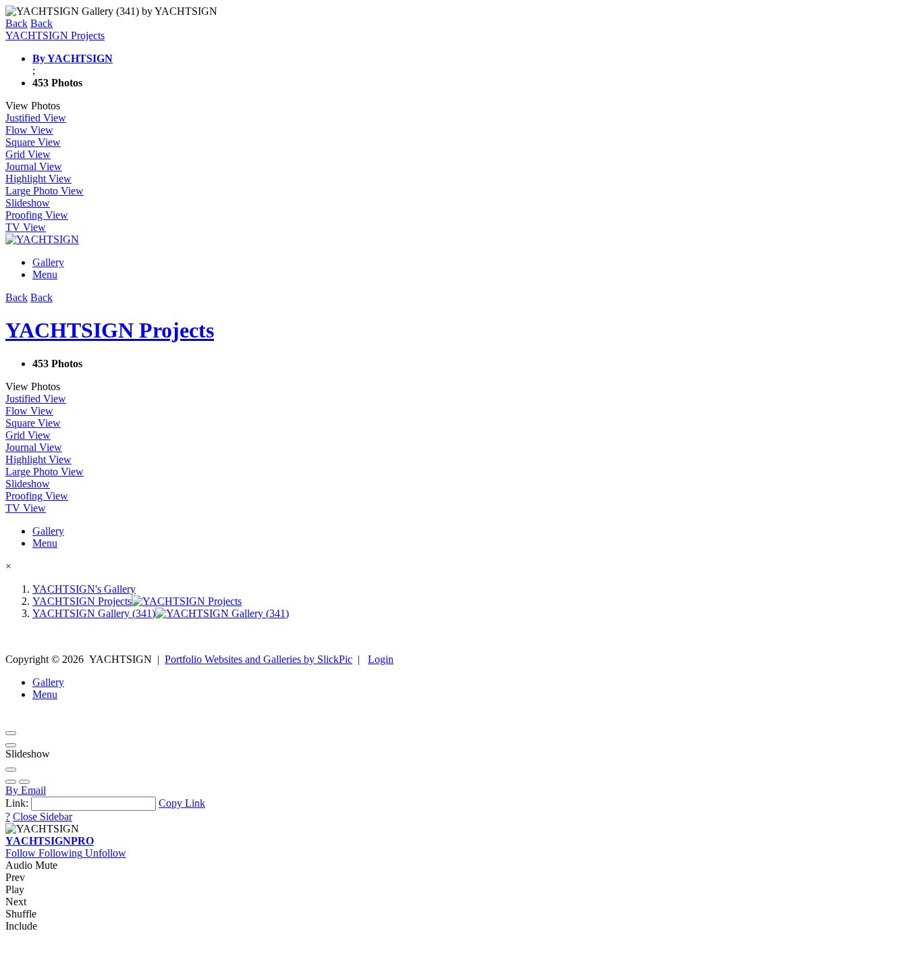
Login (381, 659)
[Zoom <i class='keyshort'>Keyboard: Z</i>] (10, 770)
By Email (25, 790)
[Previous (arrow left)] (10, 782)
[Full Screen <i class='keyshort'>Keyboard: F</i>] (10, 745)
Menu (44, 274)
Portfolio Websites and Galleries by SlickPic (258, 659)
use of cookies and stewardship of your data (740, 950)
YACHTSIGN (49, 841)
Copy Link (182, 803)
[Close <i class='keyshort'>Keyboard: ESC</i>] (10, 733)
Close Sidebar (42, 816)
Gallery (48, 262)
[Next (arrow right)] (24, 782)
